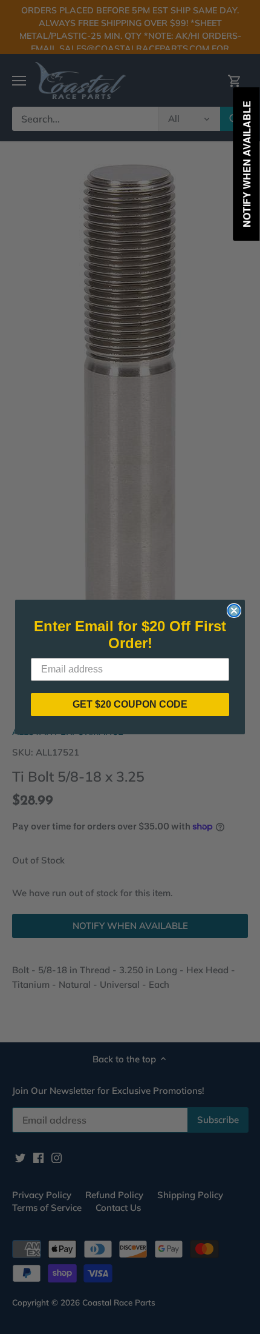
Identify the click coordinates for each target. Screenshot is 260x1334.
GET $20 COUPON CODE (130, 704)
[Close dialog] (234, 611)
